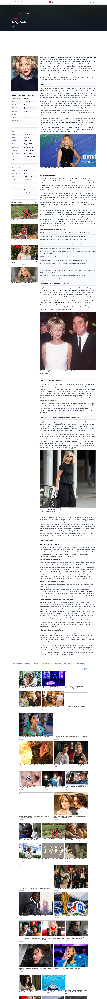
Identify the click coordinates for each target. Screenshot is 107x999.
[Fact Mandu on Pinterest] (18, 2)
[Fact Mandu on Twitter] (16, 2)
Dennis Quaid (58, 663)
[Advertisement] (53, 41)
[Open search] (93, 2)
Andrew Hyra (37, 663)
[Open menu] (90, 2)
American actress (17, 663)
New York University (47, 663)
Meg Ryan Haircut (80, 663)
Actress (15, 18)
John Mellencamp (68, 663)
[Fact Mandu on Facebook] (13, 2)
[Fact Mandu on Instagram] (21, 2)
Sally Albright (28, 663)
